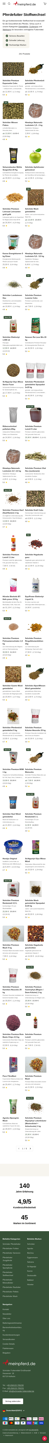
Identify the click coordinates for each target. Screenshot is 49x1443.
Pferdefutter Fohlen (11, 1248)
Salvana (30, 1262)
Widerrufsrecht (26, 1433)
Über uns (6, 1318)
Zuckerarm (33, 27)
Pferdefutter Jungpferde (7, 1258)
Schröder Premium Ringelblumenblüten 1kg (34, 641)
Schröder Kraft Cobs (34, 510)
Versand (43, 1433)
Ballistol (30, 1280)
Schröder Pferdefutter (12, 1244)
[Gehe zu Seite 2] (30, 1148)
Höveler (30, 1284)
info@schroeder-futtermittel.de (21, 1391)
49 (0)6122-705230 (16, 1385)
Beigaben (6, 1353)
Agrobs (30, 1248)
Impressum (9, 1435)
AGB (35, 1433)
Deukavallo (31, 1275)
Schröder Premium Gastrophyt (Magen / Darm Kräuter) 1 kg (34, 989)
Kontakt (6, 1309)
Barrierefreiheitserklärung (12, 1328)
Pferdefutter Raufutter (12, 1287)
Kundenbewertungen (11, 1335)
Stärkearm (7, 30)
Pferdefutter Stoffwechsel (8, 1273)
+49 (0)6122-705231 (15, 1388)
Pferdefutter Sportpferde (7, 1266)
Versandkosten (9, 1339)
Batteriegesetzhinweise (12, 1323)
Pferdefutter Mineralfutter (8, 1281)
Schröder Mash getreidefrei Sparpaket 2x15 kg (35, 903)
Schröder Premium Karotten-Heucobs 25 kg (12, 989)
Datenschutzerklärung (10, 1433)
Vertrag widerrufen (13, 1401)
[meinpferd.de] (24, 1363)
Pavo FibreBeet (9, 1076)
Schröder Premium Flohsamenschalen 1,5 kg (13, 641)
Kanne (30, 1271)
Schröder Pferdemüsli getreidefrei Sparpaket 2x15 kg (35, 384)
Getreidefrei (23, 27)
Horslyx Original (10, 859)
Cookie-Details (9, 1344)
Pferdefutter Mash (10, 1296)
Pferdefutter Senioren (11, 1253)
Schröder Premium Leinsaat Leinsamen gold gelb (12, 211)
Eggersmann (32, 1257)
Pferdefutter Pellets (10, 1292)
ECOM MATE (33, 1430)
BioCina (30, 1253)
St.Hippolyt (31, 1266)
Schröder (31, 1244)
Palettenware (8, 1348)
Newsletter (7, 1314)
